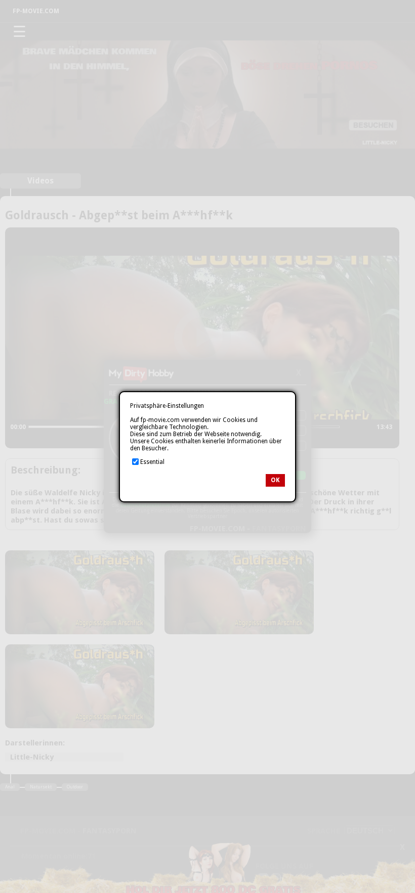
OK (275, 480)
